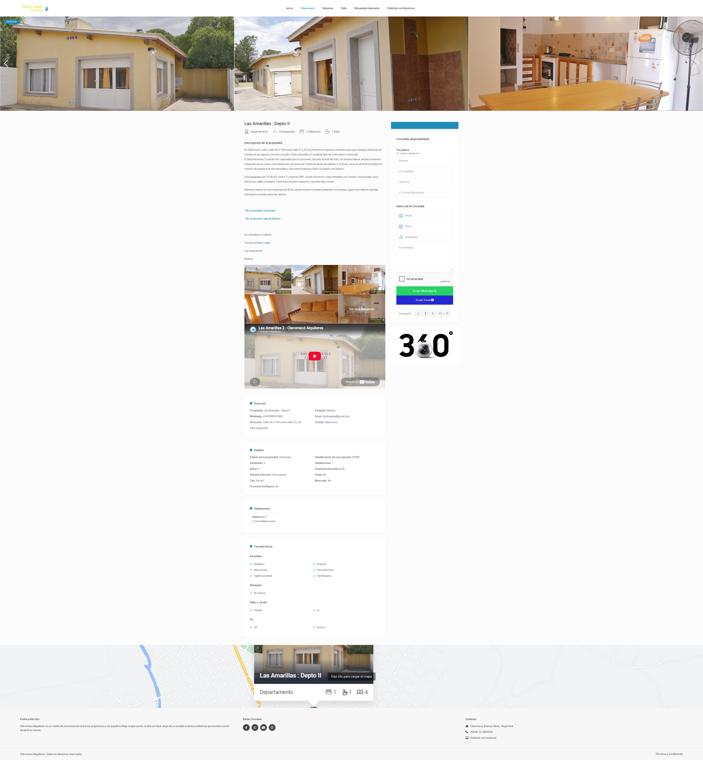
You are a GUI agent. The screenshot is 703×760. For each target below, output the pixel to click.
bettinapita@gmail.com (336, 416)
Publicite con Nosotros (401, 8)
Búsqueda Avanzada (366, 8)
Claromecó (308, 8)
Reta (344, 8)
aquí (267, 242)
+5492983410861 (273, 416)
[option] (117, 63)
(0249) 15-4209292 (481, 732)
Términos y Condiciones (669, 753)
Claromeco (331, 422)
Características (263, 546)
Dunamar (327, 8)
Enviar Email (423, 300)
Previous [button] (6, 65)
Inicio (289, 8)
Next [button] (697, 65)
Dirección (260, 403)
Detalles (259, 450)
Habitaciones (262, 508)
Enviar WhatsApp (423, 291)
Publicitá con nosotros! (483, 737)
